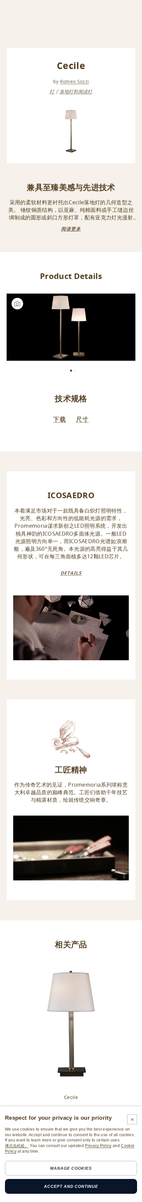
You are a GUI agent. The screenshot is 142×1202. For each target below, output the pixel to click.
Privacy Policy (98, 1145)
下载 (59, 419)
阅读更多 (71, 228)
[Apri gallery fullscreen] (71, 327)
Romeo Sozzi (74, 81)
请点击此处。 (17, 1145)
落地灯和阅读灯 (75, 91)
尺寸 (82, 419)
